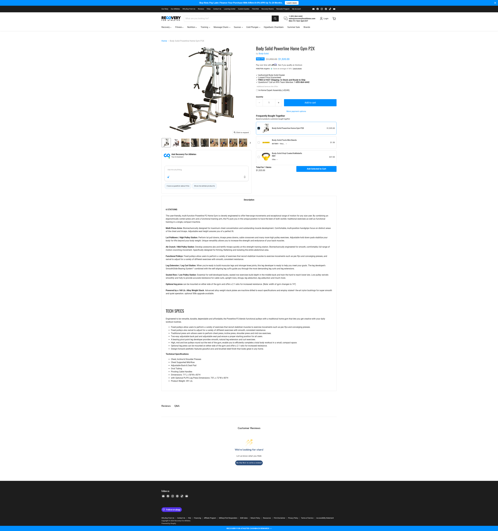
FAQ (189, 518)
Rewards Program (282, 9)
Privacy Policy (293, 518)
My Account (296, 9)
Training (205, 27)
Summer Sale (293, 27)
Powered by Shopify (168, 523)
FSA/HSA (255, 9)
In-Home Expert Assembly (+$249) (274, 90)
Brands (307, 27)
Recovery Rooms (267, 9)
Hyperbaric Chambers (273, 27)
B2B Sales (244, 518)
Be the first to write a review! (249, 463)
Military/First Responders (228, 518)
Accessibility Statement (325, 518)
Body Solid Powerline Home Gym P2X (288, 128)
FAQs (209, 9)
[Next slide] (250, 142)
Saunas (237, 27)
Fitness (178, 27)
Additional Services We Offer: (267, 86)
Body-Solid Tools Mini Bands (284, 140)
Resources (267, 518)
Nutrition (191, 27)
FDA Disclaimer (279, 518)
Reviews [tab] (166, 405)
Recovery (165, 27)
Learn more (297, 68)
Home (164, 41)
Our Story (164, 9)
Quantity (259, 97)
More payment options (296, 111)
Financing (197, 518)
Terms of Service (307, 518)
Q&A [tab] (176, 405)
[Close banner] (495, 2)
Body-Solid (264, 53)
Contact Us (217, 9)
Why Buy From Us (188, 9)
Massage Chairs (221, 27)
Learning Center (229, 9)
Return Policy (255, 518)
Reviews (201, 9)
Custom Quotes (243, 9)
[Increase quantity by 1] (278, 102)
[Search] (275, 19)
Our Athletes (175, 9)
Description (249, 200)
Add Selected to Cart (316, 169)
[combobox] (228, 19)
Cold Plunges (252, 27)
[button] (249, 528)
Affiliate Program (210, 518)
